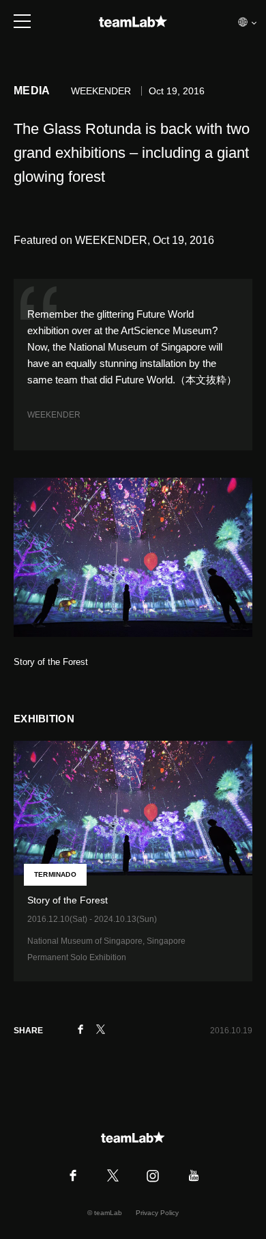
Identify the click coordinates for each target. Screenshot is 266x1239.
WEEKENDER (53, 415)
